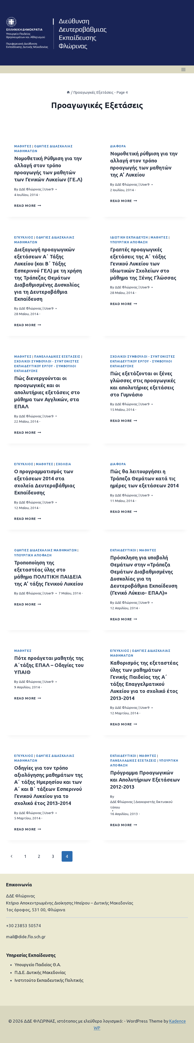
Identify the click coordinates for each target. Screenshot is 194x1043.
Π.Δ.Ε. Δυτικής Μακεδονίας (40, 972)
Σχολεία (63, 464)
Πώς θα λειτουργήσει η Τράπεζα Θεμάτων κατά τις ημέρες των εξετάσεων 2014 (144, 478)
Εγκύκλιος (23, 237)
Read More (27, 206)
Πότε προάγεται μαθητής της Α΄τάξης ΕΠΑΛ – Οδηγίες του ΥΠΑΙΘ (49, 665)
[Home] (68, 92)
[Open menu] (183, 69)
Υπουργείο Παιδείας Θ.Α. (38, 964)
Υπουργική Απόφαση (129, 242)
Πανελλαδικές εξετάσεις (57, 356)
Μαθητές (22, 146)
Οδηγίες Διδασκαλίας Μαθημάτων (45, 550)
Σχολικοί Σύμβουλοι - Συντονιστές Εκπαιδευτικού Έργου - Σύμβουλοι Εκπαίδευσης (46, 366)
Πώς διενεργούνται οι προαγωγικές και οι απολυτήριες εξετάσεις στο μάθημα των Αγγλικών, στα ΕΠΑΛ (47, 392)
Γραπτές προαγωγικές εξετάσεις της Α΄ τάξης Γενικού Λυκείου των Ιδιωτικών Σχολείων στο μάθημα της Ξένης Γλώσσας (143, 264)
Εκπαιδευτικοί (123, 550)
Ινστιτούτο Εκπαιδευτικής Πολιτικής (49, 980)
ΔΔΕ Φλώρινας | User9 (36, 189)
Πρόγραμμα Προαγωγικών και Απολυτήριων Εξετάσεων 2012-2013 (145, 780)
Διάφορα (118, 146)
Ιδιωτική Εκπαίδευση (129, 237)
